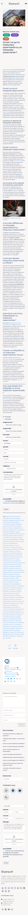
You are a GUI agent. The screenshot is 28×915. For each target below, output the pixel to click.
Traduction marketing (14, 620)
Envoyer (6, 509)
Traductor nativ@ (9, 669)
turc (4, 638)
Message (6, 822)
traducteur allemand (9, 553)
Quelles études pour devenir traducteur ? (13, 757)
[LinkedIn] (2, 888)
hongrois (10, 528)
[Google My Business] (21, 888)
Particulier (8, 417)
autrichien (6, 520)
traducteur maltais (8, 584)
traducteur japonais (9, 580)
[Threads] (11, 888)
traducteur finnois (12, 570)
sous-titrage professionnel (11, 549)
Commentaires (8, 472)
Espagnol (13, 524)
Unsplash (5, 219)
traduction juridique (14, 617)
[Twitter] (5, 888)
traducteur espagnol (15, 566)
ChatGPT (6, 35)
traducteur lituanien (13, 582)
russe (22, 541)
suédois (21, 549)
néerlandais (6, 539)
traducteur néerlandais (17, 586)
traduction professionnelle (11, 69)
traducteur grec (13, 572)
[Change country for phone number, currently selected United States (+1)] (4, 468)
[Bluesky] (24, 888)
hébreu (5, 528)
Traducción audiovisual (11, 674)
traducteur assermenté (15, 555)
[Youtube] (17, 888)
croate (5, 522)
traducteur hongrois (14, 574)
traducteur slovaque (13, 593)
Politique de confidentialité (10, 503)
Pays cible (6, 434)
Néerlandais (14, 539)
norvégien (21, 539)
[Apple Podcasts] (8, 891)
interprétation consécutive (17, 530)
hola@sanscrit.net (7, 903)
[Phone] (6, 797)
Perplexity (15, 35)
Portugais (11, 541)
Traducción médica (10, 676)
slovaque (19, 547)
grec (20, 526)
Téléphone (6, 466)
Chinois (22, 520)
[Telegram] (13, 790)
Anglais (18, 518)
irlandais (5, 534)
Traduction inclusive (14, 551)
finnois (10, 526)
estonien (5, 526)
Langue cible (7, 428)
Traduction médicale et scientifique (13, 622)
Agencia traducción (11, 668)
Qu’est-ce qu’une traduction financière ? (13, 746)
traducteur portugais (15, 590)
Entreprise (8, 419)
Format (6, 441)
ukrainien (8, 638)
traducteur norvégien (9, 588)
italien (16, 534)
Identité (6, 447)
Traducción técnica (11, 673)
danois (9, 522)
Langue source (8, 422)
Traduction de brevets (16, 603)
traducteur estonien (9, 568)
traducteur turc (12, 597)
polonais (5, 541)
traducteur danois (12, 562)
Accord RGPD (7, 499)
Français (15, 526)
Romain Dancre (14, 218)
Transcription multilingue (15, 636)
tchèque (5, 551)
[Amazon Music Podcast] (5, 891)
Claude (6, 39)
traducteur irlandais (9, 576)
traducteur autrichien (9, 557)
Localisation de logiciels (10, 537)
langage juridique (8, 535)
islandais (11, 534)
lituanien (20, 535)
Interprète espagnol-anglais (11, 532)
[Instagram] (8, 888)
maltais (20, 537)
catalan (16, 520)
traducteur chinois (8, 561)
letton (15, 535)
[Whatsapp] (6, 790)
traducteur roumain (9, 591)
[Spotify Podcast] (2, 891)
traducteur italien (14, 578)
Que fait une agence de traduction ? (12, 754)
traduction (5, 112)
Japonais (21, 534)
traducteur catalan (13, 559)
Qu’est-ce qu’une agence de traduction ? (14, 760)
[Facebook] (14, 888)
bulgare (11, 520)
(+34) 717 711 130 (6, 905)
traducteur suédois (8, 595)
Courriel (6, 456)
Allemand (12, 518)
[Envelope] (19, 790)
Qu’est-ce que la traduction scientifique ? (14, 743)
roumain (17, 541)
